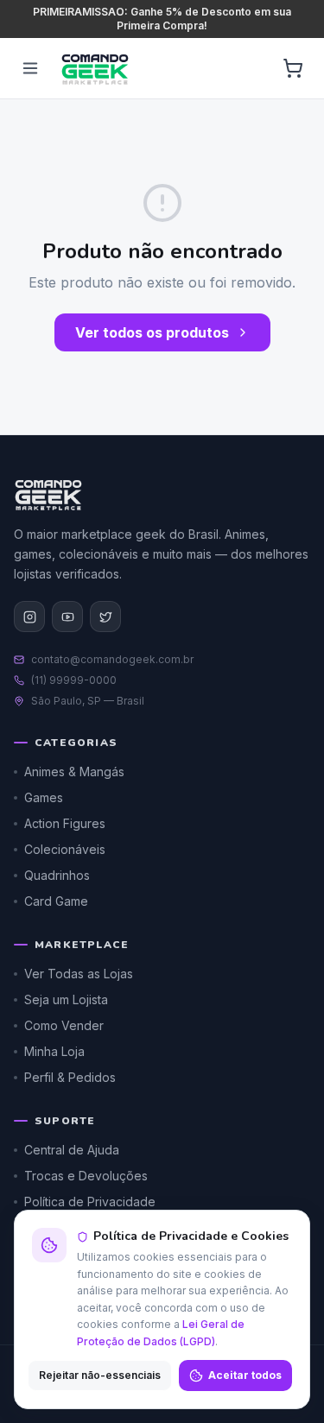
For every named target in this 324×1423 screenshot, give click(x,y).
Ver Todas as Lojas (78, 973)
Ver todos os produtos (152, 332)
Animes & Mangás (74, 771)
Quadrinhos (57, 875)
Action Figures (64, 823)
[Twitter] (105, 616)
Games (43, 797)
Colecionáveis (64, 849)
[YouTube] (67, 616)
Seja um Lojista (66, 999)
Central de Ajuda (71, 1149)
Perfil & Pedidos (70, 1077)
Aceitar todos (245, 1375)
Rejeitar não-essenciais (100, 1375)
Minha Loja (54, 1051)
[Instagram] (29, 616)
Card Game (56, 901)
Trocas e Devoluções (86, 1175)
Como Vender (64, 1025)
